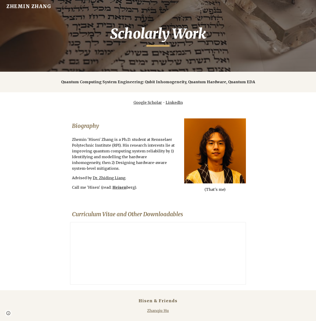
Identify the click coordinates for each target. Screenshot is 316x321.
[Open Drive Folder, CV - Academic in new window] (237, 228)
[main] (158, 36)
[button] (8, 313)
